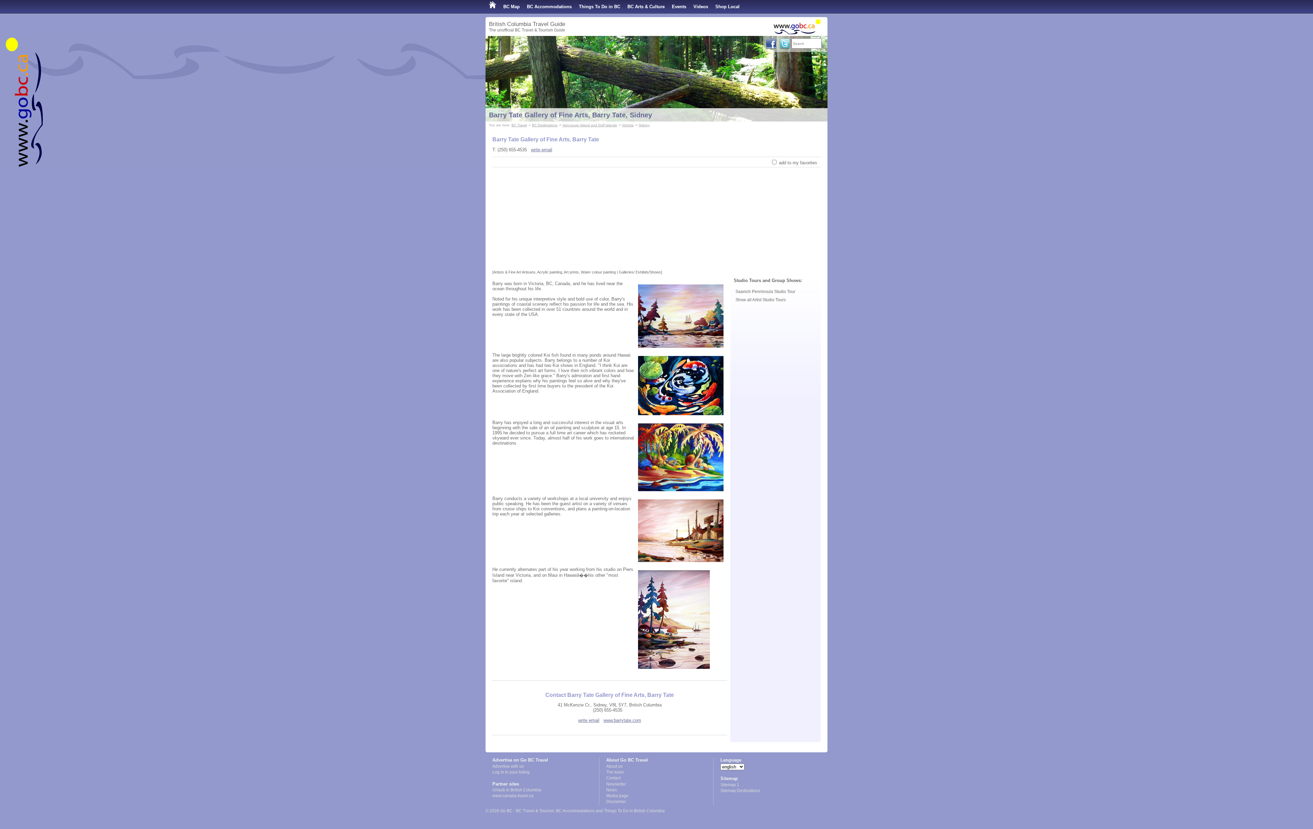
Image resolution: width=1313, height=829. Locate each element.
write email (541, 149)
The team (615, 772)
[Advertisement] (656, 219)
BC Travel (519, 125)
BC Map (511, 6)
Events (679, 6)
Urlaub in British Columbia (516, 790)
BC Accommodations (549, 6)
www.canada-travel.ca (512, 796)
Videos (700, 6)
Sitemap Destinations (740, 791)
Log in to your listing (511, 772)
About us (614, 766)
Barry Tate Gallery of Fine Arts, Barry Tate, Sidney (570, 115)
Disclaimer (616, 802)
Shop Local (727, 6)
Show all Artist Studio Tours (760, 299)
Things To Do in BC (599, 6)
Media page (617, 796)
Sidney (644, 125)
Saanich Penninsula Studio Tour (765, 291)
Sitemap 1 (729, 785)
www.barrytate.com (622, 720)
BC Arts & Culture (646, 6)
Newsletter (616, 784)
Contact (613, 778)
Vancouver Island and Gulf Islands (589, 125)
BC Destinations (544, 125)
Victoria (628, 125)
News (611, 790)
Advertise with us (508, 766)
